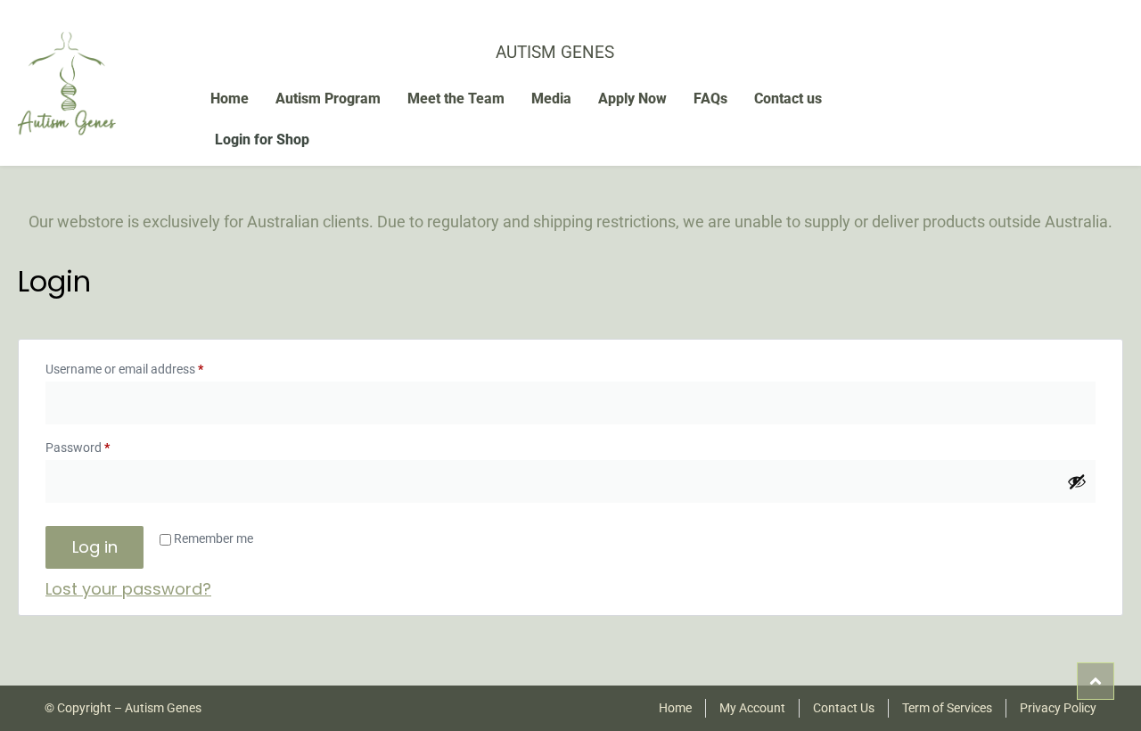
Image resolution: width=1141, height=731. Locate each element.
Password (101, 445)
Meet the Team (456, 98)
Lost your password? (128, 589)
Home (229, 98)
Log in (95, 547)
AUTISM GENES (555, 52)
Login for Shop (262, 139)
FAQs (710, 98)
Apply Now (632, 98)
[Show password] (1077, 481)
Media (551, 98)
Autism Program (328, 98)
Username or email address (148, 366)
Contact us (788, 98)
